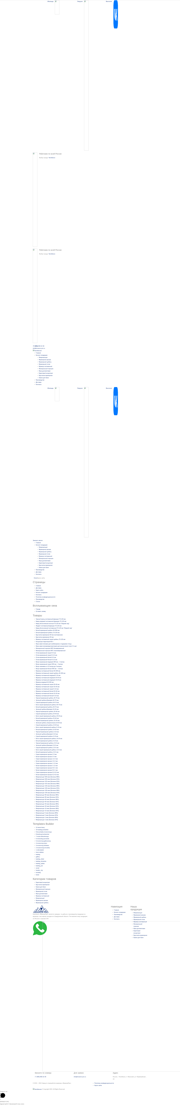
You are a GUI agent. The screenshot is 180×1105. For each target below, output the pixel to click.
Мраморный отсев (44, 364)
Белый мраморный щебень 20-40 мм (47, 718)
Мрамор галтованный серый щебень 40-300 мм (50, 673)
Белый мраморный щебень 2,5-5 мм (47, 752)
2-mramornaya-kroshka (43, 847)
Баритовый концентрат (46, 373)
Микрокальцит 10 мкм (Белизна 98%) (47, 808)
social (37, 868)
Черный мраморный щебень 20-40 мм (48, 711)
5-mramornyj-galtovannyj (43, 841)
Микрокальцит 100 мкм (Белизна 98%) (47, 790)
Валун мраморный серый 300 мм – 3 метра (49, 664)
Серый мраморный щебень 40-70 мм (47, 702)
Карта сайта (39, 590)
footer (37, 874)
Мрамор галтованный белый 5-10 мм (47, 695)
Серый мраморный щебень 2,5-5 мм (47, 747)
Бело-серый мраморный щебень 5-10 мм (48, 727)
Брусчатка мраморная (45, 375)
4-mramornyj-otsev (41, 843)
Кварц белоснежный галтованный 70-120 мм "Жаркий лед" (54, 628)
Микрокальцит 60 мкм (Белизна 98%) (47, 799)
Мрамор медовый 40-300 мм (45, 682)
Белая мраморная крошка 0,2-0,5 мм (47, 774)
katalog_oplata (40, 863)
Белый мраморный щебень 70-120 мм (48, 632)
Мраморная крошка (45, 359)
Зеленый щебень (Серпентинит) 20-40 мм (49, 722)
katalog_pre (39, 865)
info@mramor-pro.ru (39, 348)
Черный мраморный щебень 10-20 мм (48, 720)
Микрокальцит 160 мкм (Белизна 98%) (47, 786)
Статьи (38, 601)
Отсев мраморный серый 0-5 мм (46, 653)
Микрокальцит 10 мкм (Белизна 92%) (47, 810)
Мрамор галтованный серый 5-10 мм (47, 689)
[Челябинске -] (37, 350)
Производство (40, 380)
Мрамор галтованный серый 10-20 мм (47, 686)
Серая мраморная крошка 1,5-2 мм (47, 759)
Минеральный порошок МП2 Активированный (50, 648)
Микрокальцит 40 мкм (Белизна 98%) (47, 804)
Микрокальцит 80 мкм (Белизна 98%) (47, 795)
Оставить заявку (41, 611)
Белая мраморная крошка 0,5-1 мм (47, 770)
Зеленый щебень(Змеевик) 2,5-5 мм (47, 745)
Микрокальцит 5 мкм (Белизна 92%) (47, 815)
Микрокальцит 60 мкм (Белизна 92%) (47, 801)
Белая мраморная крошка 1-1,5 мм (47, 765)
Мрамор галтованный (45, 366)
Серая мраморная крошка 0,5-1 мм (47, 768)
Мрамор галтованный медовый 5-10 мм (48, 675)
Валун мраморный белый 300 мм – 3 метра (49, 668)
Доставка (38, 382)
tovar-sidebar (40, 852)
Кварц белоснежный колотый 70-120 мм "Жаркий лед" (52, 623)
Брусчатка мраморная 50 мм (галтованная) (49, 635)
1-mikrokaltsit (40, 850)
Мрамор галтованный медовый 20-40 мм (48, 677)
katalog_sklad (40, 859)
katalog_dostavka (41, 861)
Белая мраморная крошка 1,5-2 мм (47, 761)
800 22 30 (38, 346)
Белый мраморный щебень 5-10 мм (47, 741)
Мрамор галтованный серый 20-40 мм (47, 684)
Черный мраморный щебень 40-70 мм (48, 698)
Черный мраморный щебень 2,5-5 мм (47, 743)
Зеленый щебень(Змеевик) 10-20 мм (47, 709)
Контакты (38, 384)
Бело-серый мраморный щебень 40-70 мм (49, 704)
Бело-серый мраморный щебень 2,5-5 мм (49, 750)
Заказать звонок (38, 540)
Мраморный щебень (45, 362)
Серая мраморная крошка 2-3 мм (46, 754)
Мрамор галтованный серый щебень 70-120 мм (50, 639)
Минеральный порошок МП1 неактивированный (50, 650)
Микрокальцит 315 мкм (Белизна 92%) (47, 781)
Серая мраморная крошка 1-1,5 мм (47, 763)
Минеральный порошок (46, 368)
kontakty (38, 872)
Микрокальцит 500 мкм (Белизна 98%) (47, 777)
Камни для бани (44, 377)
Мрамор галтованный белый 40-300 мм (48, 671)
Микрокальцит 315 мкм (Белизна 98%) (47, 783)
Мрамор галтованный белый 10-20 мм (48, 693)
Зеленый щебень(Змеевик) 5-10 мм (47, 734)
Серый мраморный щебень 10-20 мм (47, 725)
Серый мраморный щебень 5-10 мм (47, 736)
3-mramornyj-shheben (42, 845)
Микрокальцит (43, 357)
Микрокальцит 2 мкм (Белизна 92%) (47, 819)
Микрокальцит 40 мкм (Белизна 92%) (47, 806)
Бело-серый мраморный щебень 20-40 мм (49, 716)
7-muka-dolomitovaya (42, 836)
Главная (38, 353)
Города (38, 609)
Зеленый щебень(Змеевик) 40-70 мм (47, 700)
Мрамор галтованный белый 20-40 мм (48, 691)
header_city (39, 870)
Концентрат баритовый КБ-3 (44, 641)
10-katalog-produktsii (42, 829)
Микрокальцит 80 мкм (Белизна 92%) (47, 797)
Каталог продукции (41, 355)
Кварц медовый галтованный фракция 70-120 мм (51, 621)
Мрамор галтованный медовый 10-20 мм (48, 680)
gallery (38, 856)
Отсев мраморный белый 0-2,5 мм (46, 659)
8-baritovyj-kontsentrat (42, 834)
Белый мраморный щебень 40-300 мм (48, 630)
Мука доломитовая (44, 371)
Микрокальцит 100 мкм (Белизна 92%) (47, 792)
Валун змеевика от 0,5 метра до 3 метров (49, 666)
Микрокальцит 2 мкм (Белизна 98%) (47, 817)
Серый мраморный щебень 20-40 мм (47, 713)
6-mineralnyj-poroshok (42, 838)
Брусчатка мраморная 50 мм (45, 637)
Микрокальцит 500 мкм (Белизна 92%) (47, 779)
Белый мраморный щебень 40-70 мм (47, 707)
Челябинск (52, 157)
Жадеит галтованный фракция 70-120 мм (49, 626)
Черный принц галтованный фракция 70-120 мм (51, 619)
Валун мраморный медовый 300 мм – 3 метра (50, 662)
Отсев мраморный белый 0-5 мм (46, 657)
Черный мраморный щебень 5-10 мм (47, 732)
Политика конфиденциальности (45, 597)
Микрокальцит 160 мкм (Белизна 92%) (47, 788)
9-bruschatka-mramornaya (44, 832)
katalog (38, 854)
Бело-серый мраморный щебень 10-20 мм (49, 738)
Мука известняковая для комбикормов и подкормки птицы (54, 644)
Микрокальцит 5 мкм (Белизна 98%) (47, 813)
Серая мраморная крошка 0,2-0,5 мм (47, 772)
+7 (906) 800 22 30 (40, 1076)
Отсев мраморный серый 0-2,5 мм (46, 655)
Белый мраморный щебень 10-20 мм (47, 729)
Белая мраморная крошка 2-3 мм (46, 756)
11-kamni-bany (40, 827)
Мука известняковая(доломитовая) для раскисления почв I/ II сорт (56, 646)
